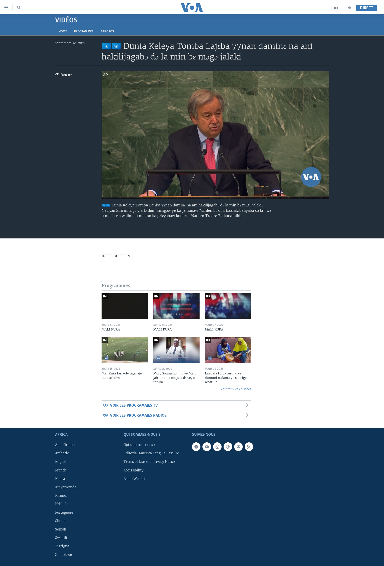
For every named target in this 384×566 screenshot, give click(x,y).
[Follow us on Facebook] (196, 446)
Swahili (61, 538)
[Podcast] (228, 446)
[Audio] (349, 7)
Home (63, 31)
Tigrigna (62, 546)
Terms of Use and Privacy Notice (149, 462)
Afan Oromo (65, 445)
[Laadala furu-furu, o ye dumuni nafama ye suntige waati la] (228, 350)
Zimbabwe (63, 555)
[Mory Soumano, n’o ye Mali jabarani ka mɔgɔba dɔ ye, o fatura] (176, 350)
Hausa (60, 479)
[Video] (336, 7)
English (61, 462)
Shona (60, 521)
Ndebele (61, 504)
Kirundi (61, 495)
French (60, 470)
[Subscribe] (238, 446)
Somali (60, 529)
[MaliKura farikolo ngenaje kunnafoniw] (125, 350)
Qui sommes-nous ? (139, 445)
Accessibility (133, 470)
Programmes (83, 31)
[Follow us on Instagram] (217, 446)
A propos (107, 31)
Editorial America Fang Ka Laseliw (151, 453)
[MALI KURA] (125, 306)
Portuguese (64, 513)
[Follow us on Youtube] (206, 446)
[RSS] (249, 446)
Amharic (62, 453)
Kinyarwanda (65, 487)
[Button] (63, 75)
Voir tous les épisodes (236, 389)
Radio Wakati (134, 479)
